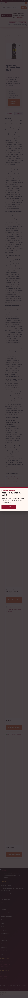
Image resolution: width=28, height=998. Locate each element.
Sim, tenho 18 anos (8, 507)
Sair (17, 507)
